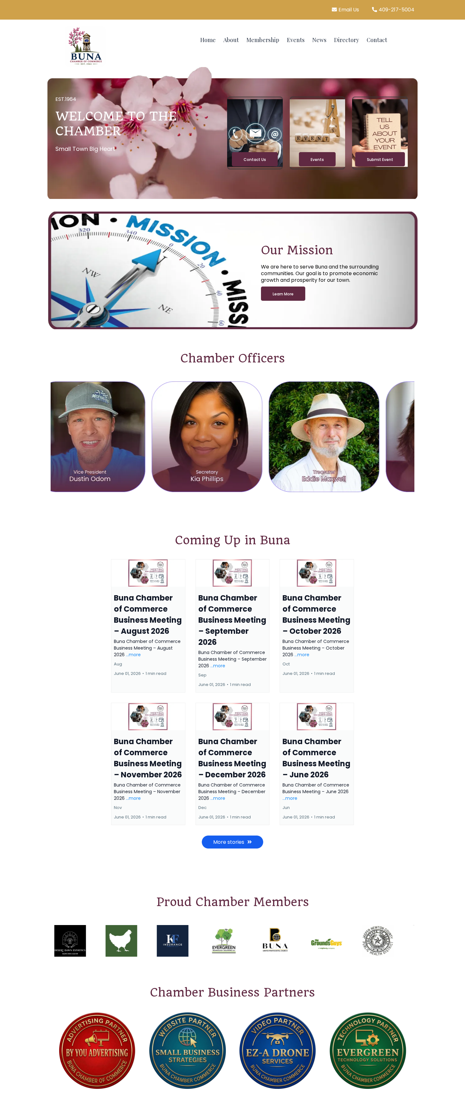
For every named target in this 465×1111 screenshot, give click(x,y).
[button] (148, 626)
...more (133, 654)
